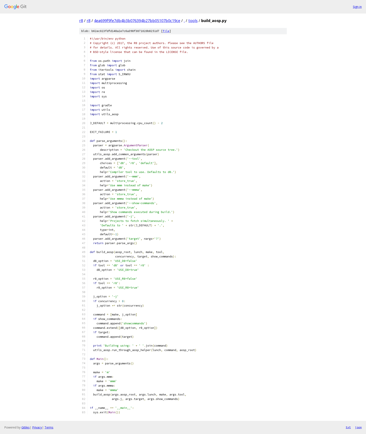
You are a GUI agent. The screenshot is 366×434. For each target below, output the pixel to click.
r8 (81, 20)
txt (348, 427)
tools (193, 20)
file (166, 31)
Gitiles (25, 427)
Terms (48, 427)
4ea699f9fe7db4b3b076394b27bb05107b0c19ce (137, 20)
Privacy (37, 427)
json (358, 427)
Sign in (357, 7)
